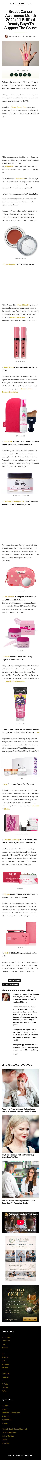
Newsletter (5, 1416)
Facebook (5, 1373)
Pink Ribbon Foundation (15, 681)
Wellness (5, 1357)
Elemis (7, 894)
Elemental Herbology (12, 839)
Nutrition (5, 1348)
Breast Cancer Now (18, 107)
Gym (3, 1361)
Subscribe (5, 1443)
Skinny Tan (8, 441)
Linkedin (5, 1388)
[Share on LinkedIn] (20, 75)
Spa (3, 1354)
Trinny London (9, 264)
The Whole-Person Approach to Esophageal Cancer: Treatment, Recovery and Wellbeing (19, 1110)
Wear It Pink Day (23, 305)
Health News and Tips (10, 984)
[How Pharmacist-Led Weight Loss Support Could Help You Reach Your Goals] (20, 1179)
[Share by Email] (29, 75)
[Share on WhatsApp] (25, 75)
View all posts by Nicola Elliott (24, 1053)
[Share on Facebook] (12, 75)
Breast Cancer (14, 980)
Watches (5, 1368)
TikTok (4, 1391)
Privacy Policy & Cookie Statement (14, 1429)
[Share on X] (16, 75)
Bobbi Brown (9, 367)
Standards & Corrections (11, 1413)
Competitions (6, 1420)
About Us (5, 1406)
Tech (3, 1344)
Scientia (7, 656)
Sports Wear (6, 1337)
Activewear (6, 1341)
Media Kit (5, 1409)
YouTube (5, 1384)
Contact (4, 1440)
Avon (5, 784)
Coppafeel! (9, 166)
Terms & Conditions (9, 1433)
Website (15, 1054)
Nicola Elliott (15, 36)
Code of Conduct (8, 1436)
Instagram (5, 1377)
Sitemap (5, 1423)
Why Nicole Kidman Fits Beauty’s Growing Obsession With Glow (18, 1156)
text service (20, 178)
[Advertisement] (20, 137)
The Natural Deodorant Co (14, 501)
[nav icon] (2, 3)
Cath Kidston (9, 596)
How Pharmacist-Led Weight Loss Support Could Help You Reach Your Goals (18, 1202)
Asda (37, 732)
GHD (6, 953)
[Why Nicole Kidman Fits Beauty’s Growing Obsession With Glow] (20, 1134)
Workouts (5, 1364)
